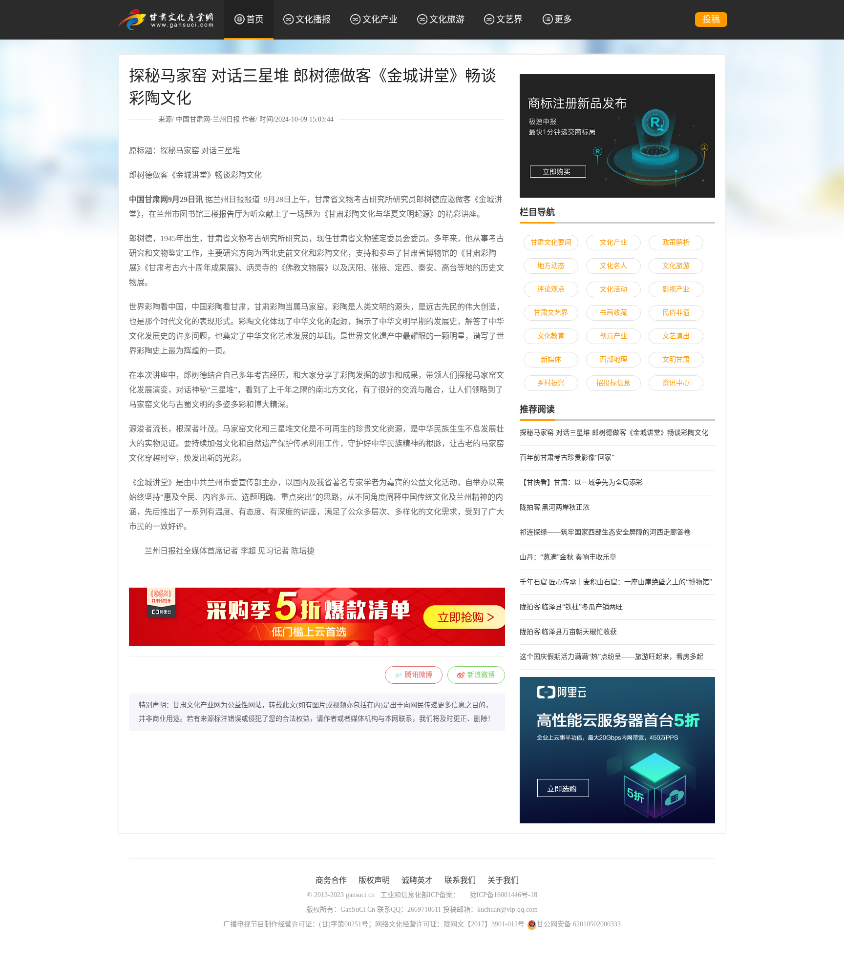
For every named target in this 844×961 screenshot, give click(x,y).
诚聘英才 (417, 880)
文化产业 (380, 19)
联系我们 (460, 880)
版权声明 (374, 880)
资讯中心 (676, 383)
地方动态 (551, 265)
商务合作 (331, 880)
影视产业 (676, 289)
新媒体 (551, 359)
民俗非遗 (676, 312)
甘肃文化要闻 (550, 242)
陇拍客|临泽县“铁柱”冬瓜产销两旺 (571, 607)
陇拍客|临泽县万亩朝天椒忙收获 (568, 631)
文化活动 (613, 289)
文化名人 (613, 265)
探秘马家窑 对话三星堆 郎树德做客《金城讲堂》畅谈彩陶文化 (614, 432)
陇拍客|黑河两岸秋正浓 (555, 507)
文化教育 (551, 336)
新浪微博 (481, 674)
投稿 (711, 19)
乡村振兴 (551, 383)
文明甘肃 (676, 359)
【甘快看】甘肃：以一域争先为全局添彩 (581, 482)
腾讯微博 (418, 674)
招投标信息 (613, 383)
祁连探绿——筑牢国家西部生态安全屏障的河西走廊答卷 (605, 532)
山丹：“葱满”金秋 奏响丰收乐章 (568, 557)
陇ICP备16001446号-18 (503, 895)
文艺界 (509, 19)
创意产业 (613, 336)
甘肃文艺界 (551, 312)
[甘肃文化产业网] (165, 19)
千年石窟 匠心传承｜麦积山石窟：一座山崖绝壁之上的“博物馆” (616, 582)
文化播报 (313, 19)
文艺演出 (676, 336)
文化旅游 (446, 19)
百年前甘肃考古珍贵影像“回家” (567, 457)
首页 (255, 19)
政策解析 (676, 242)
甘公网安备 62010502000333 (579, 924)
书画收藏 (613, 312)
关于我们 (503, 880)
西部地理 (613, 359)
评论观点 (551, 289)
